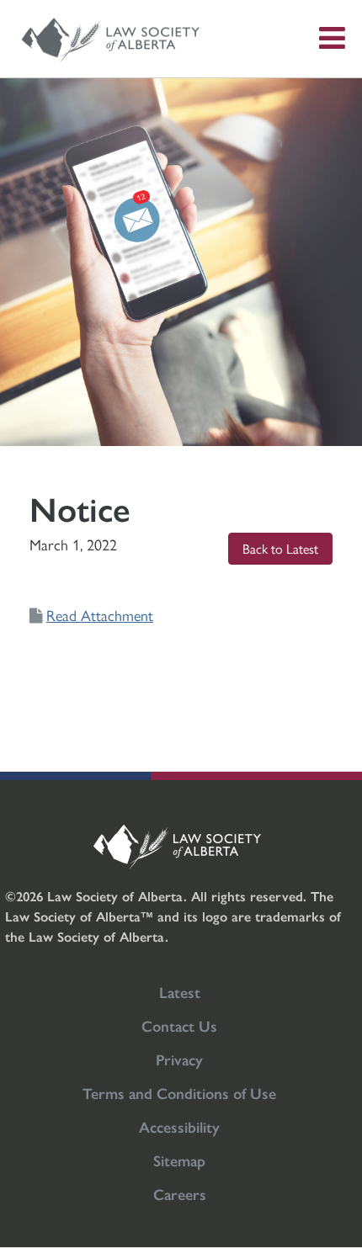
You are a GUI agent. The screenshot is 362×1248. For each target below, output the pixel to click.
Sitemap (179, 1160)
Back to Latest (280, 548)
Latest (179, 991)
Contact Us (179, 1025)
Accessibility (179, 1126)
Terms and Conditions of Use (179, 1092)
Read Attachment (99, 614)
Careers (179, 1193)
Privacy (179, 1059)
